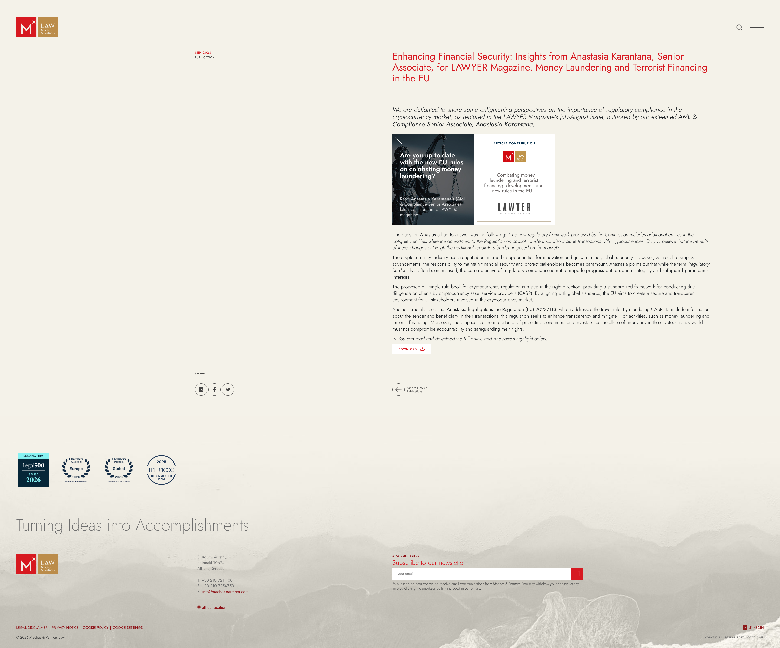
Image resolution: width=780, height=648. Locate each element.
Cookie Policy (95, 627)
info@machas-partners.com (225, 592)
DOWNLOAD (408, 349)
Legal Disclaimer (32, 627)
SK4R (760, 637)
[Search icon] (739, 27)
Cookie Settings (128, 627)
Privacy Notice (65, 627)
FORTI (741, 637)
